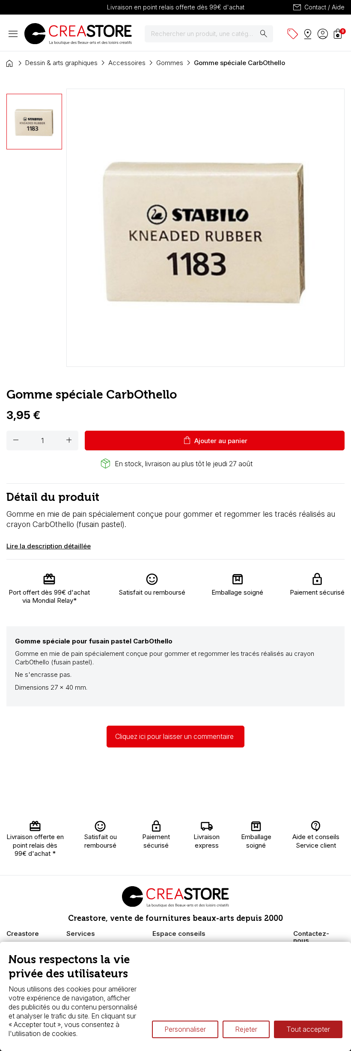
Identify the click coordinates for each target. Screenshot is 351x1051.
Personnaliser (185, 1029)
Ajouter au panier (214, 441)
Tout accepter (308, 1029)
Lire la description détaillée (48, 546)
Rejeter (246, 1029)
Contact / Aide (318, 7)
